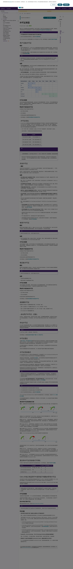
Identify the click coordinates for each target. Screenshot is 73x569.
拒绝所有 (66, 4)
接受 (60, 4)
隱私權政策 (10, 1)
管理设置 (54, 4)
